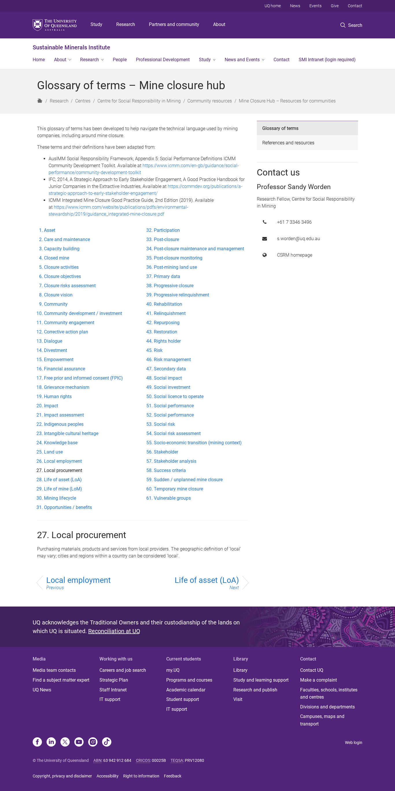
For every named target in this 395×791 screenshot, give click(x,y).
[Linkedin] (51, 742)
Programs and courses (189, 680)
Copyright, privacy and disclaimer (62, 776)
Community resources (209, 101)
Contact (355, 5)
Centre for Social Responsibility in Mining (139, 101)
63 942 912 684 (117, 760)
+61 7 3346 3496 (294, 222)
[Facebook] (37, 742)
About (219, 24)
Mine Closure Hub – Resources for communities (287, 101)
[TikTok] (106, 742)
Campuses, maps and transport (322, 720)
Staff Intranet (113, 690)
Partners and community (174, 24)
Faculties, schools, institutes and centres (328, 693)
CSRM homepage (294, 255)
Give (335, 5)
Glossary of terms (280, 128)
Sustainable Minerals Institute (71, 47)
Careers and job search (122, 670)
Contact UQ (311, 670)
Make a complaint (318, 680)
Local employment (78, 583)
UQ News (42, 690)
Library (240, 670)
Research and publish (255, 690)
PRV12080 (194, 760)
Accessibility (108, 776)
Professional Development (163, 59)
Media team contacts (54, 670)
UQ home (273, 5)
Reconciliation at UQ (114, 631)
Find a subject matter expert (61, 680)
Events (315, 5)
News (295, 5)
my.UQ (173, 670)
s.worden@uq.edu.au (298, 238)
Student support (182, 699)
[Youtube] (79, 742)
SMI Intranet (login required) (327, 59)
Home (39, 59)
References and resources (288, 142)
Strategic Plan (113, 680)
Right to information (141, 776)
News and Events (242, 59)
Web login (353, 742)
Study (96, 24)
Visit (237, 699)
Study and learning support (261, 680)
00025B (159, 760)
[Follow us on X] (65, 742)
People (120, 59)
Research (125, 24)
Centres (83, 101)
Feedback (172, 776)
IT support (109, 699)
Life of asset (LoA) (207, 583)
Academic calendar (185, 690)
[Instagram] (92, 742)
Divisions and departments (327, 707)
